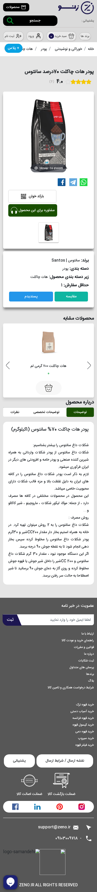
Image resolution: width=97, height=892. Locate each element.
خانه (91, 49)
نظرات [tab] (14, 412)
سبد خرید (58, 36)
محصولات (12, 7)
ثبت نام (9, 36)
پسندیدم (31, 296)
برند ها (85, 36)
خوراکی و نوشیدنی (68, 49)
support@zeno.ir (54, 827)
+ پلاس (13, 48)
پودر (44, 49)
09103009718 (66, 839)
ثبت (10, 619)
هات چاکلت (24, 49)
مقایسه (71, 296)
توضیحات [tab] (80, 412)
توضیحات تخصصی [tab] (46, 412)
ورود (31, 36)
